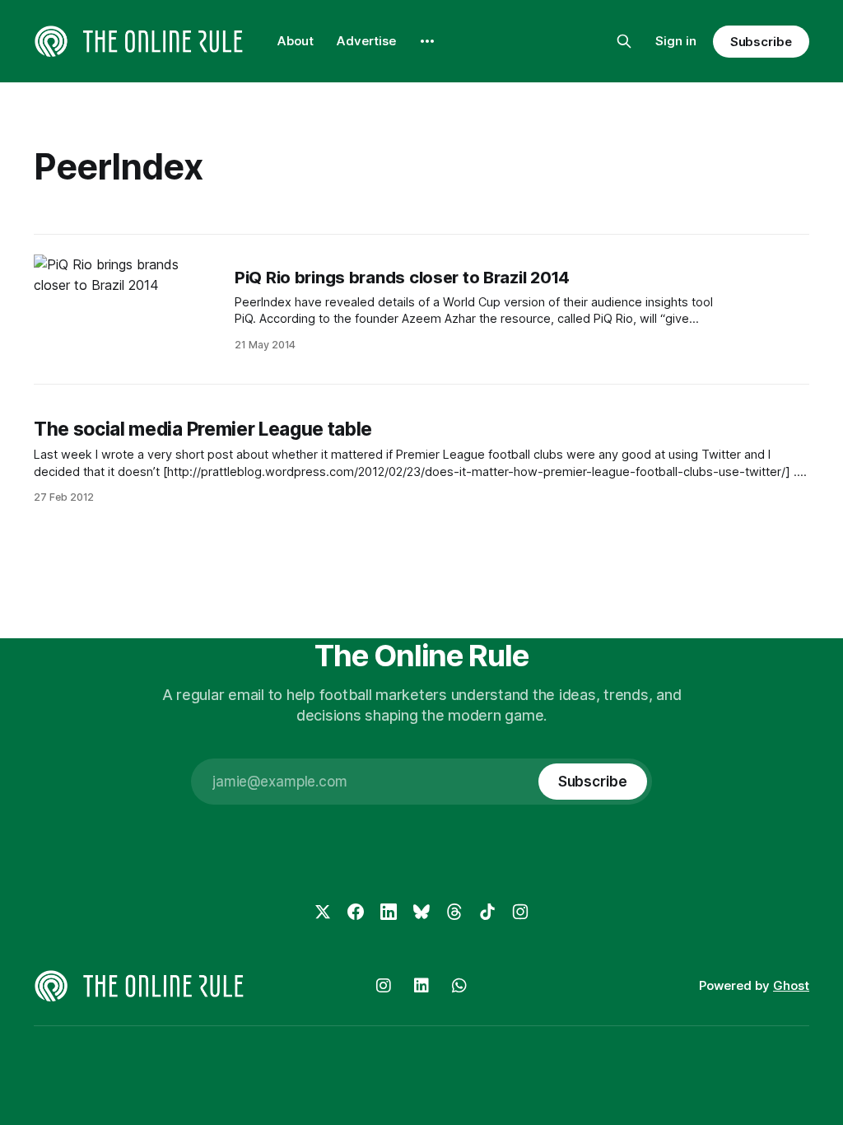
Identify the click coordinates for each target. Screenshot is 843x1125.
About (295, 41)
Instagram (383, 986)
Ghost (791, 985)
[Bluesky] (421, 911)
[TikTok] (487, 911)
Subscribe (761, 41)
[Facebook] (355, 911)
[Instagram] (520, 911)
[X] (322, 911)
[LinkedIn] (388, 911)
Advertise (366, 41)
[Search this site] (624, 41)
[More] (427, 41)
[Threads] (454, 911)
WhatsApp (459, 986)
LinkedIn (421, 986)
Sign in (675, 41)
